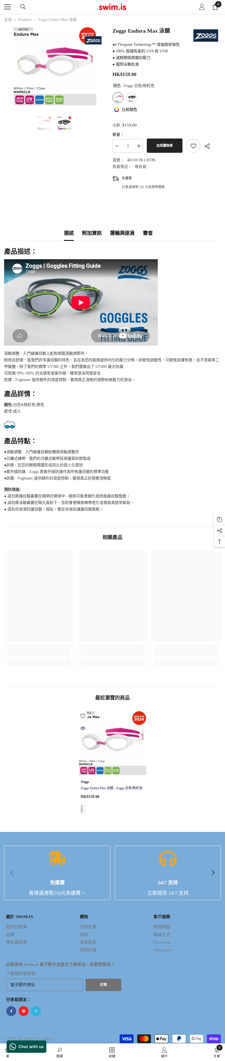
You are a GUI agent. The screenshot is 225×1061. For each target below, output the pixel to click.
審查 (148, 233)
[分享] (205, 146)
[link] (39, 654)
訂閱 (103, 985)
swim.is (47, 1039)
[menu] (7, 7)
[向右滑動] (213, 872)
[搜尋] (23, 7)
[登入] (202, 7)
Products (25, 20)
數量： (118, 134)
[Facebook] (11, 1011)
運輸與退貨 (122, 233)
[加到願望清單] (193, 146)
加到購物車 (164, 146)
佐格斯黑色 (85, 809)
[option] (54, 66)
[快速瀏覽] (83, 728)
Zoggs (85, 782)
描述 (69, 233)
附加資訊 (92, 233)
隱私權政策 (25, 973)
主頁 (8, 20)
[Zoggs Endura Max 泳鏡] (112, 743)
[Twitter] (36, 1011)
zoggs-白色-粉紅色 (82, 809)
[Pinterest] (23, 1011)
